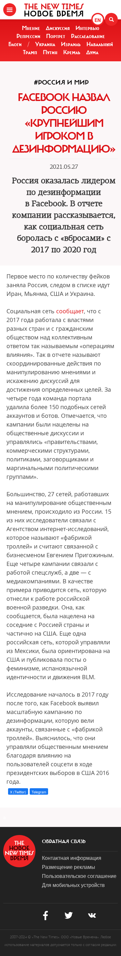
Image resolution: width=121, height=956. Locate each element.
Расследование (88, 36)
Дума (92, 52)
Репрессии (28, 36)
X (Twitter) (18, 791)
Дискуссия (58, 28)
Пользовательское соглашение (79, 876)
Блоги (15, 44)
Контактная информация (71, 857)
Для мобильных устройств (73, 885)
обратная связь (64, 841)
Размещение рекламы (68, 866)
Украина (45, 44)
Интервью (87, 28)
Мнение (31, 28)
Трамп (30, 52)
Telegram (39, 791)
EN (98, 20)
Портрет (55, 36)
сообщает (70, 311)
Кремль (71, 52)
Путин (50, 52)
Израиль (71, 44)
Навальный (99, 44)
